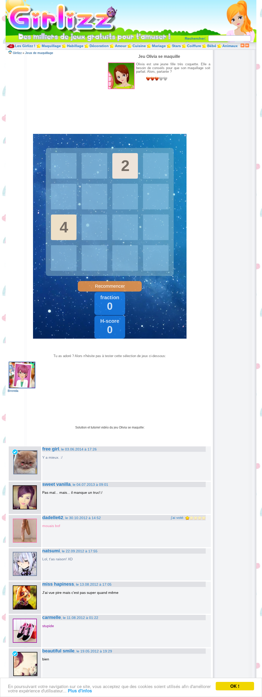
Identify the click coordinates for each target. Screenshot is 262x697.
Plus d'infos (80, 691)
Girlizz (69, 18)
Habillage (75, 46)
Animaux (230, 46)
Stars (176, 46)
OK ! (234, 686)
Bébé (211, 46)
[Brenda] (22, 387)
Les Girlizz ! (25, 46)
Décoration (99, 46)
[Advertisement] (58, 90)
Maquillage (51, 46)
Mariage (159, 46)
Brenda (13, 391)
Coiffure (194, 46)
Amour (120, 46)
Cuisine (139, 46)
